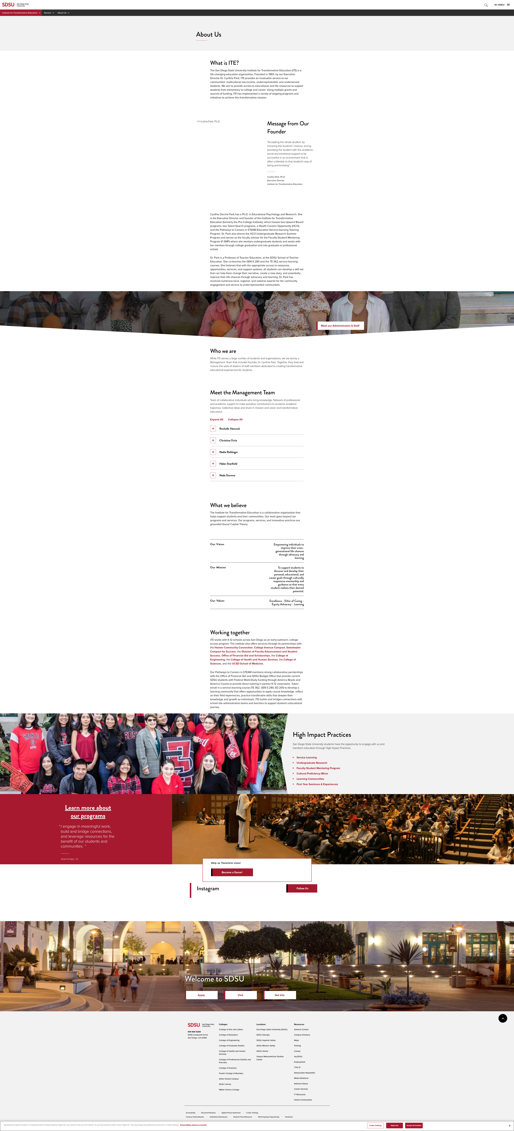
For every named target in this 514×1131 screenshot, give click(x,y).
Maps (296, 1040)
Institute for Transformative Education (19, 12)
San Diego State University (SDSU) (271, 1029)
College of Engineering (229, 1040)
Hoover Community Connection (234, 647)
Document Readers (208, 1112)
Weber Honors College (229, 1089)
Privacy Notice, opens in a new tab (193, 1125)
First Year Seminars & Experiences (317, 784)
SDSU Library (225, 1084)
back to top (502, 1018)
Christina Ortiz (228, 440)
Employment (299, 1062)
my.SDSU (298, 1056)
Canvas (297, 1051)
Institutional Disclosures (218, 1117)
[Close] (510, 1126)
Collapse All (235, 419)
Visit (240, 995)
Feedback (289, 1117)
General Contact (301, 1029)
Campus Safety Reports (195, 1117)
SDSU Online (262, 1051)
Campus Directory (302, 1034)
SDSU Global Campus (229, 1078)
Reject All (394, 1125)
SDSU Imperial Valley (265, 1040)
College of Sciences (228, 1068)
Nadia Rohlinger (228, 452)
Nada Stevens (227, 475)
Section (47, 12)
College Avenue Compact (269, 647)
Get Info (279, 995)
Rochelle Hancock (229, 428)
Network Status (301, 1083)
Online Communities (303, 1099)
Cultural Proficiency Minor (312, 773)
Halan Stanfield (228, 463)
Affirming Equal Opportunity (268, 1117)
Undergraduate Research (312, 763)
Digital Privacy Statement (231, 1112)
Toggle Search (486, 4)
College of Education (228, 1034)
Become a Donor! (232, 872)
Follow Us (302, 888)
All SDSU (499, 4)
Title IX (297, 1067)
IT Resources (299, 1094)
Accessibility (190, 1112)
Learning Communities (310, 779)
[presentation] (222, 1024)
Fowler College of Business (231, 1073)
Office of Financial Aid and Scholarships (246, 656)
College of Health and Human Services (254, 660)
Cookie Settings (252, 1113)
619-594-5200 (194, 1031)
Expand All (216, 419)
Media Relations (301, 1078)
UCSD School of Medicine (247, 664)
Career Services (301, 1089)
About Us (62, 12)
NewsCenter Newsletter (304, 1072)
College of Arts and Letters (231, 1029)
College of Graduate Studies (231, 1045)
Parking (297, 1045)
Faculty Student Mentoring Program (318, 768)
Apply (201, 995)
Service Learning (307, 757)
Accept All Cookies (414, 1125)
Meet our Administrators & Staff (340, 326)
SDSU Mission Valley (265, 1045)
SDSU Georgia (263, 1034)
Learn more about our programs (88, 811)
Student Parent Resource (242, 1117)
